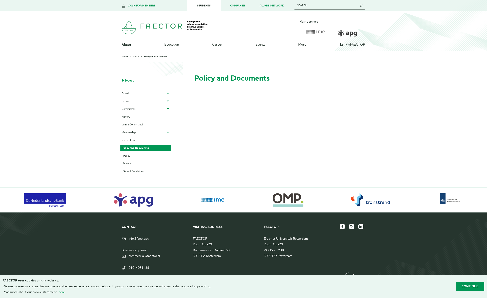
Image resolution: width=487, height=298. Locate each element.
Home (125, 56)
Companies (237, 5)
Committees (128, 109)
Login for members (141, 5)
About (126, 45)
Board (125, 93)
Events (260, 44)
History (126, 117)
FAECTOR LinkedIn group (360, 226)
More (302, 44)
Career (217, 44)
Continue (470, 286)
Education (171, 44)
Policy (126, 156)
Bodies (125, 101)
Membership (129, 132)
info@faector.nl (139, 238)
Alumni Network (272, 5)
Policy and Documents (155, 56)
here (62, 292)
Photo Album (129, 140)
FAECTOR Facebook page (342, 226)
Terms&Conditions (133, 171)
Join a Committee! (132, 124)
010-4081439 (139, 267)
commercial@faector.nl (144, 256)
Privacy (127, 163)
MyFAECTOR (355, 44)
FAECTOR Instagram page (351, 226)
